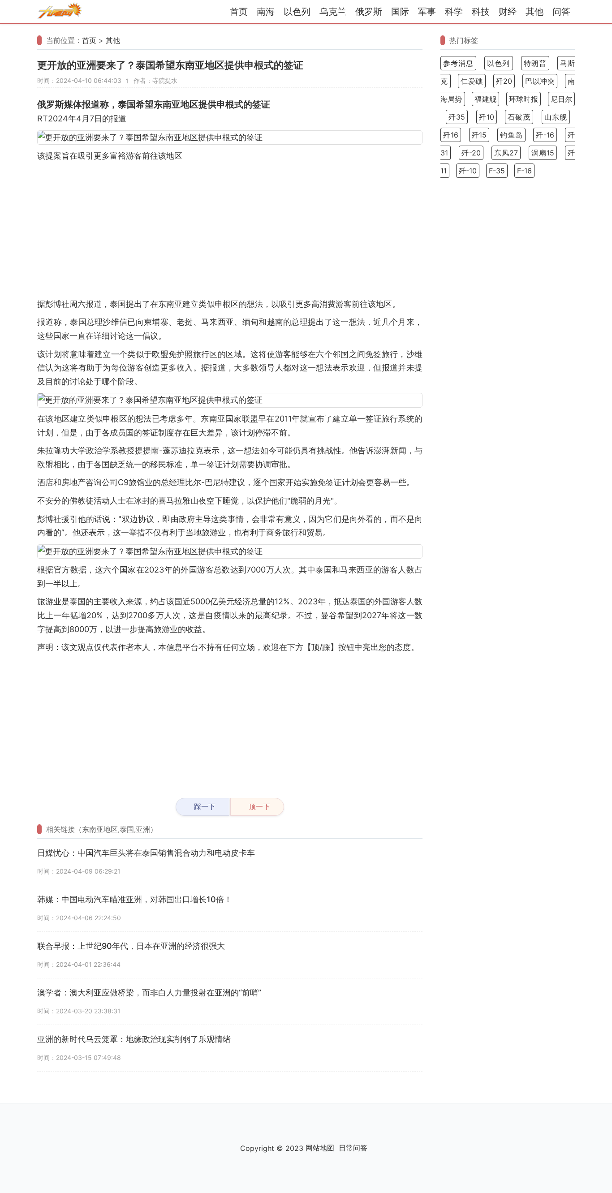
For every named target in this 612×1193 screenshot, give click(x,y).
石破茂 (519, 116)
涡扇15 (542, 152)
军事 (427, 11)
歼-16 (545, 134)
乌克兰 (332, 11)
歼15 (479, 134)
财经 (508, 11)
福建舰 (485, 99)
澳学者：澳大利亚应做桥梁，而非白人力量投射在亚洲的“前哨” (149, 992)
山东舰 (555, 116)
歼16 (450, 134)
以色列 (297, 11)
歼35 (456, 116)
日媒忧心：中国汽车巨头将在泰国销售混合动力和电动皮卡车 (146, 852)
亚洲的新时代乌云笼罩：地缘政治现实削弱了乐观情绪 (134, 1039)
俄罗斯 (368, 11)
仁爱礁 (472, 81)
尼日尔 (561, 99)
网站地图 (320, 1147)
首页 (239, 11)
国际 (400, 11)
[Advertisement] (229, 230)
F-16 (524, 170)
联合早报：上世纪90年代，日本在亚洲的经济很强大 (131, 946)
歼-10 (468, 170)
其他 (534, 11)
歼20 (504, 81)
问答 (561, 11)
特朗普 (535, 63)
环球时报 (523, 99)
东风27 (506, 152)
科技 (481, 11)
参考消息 (458, 63)
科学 (454, 11)
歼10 (486, 116)
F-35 (497, 170)
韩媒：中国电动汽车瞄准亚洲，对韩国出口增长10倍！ (134, 899)
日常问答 (353, 1147)
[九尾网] (59, 12)
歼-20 (471, 152)
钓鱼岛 (511, 134)
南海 (266, 11)
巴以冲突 (540, 81)
